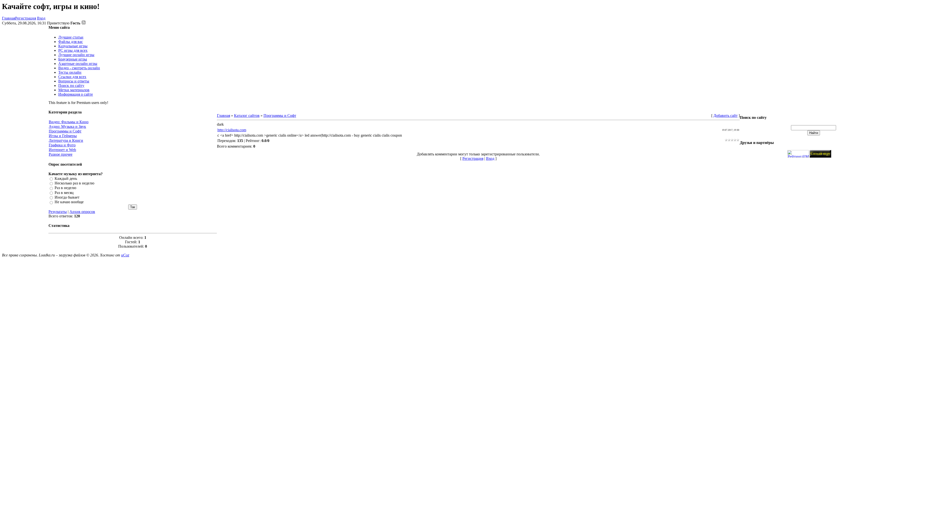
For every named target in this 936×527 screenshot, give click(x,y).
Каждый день (66, 178)
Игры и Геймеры (63, 136)
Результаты (58, 212)
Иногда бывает (67, 197)
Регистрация (25, 18)
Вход (41, 18)
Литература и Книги (66, 140)
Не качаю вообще (69, 202)
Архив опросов (82, 212)
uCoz (125, 255)
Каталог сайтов (247, 115)
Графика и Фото (62, 145)
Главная (8, 18)
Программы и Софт (65, 131)
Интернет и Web (62, 150)
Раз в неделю (65, 188)
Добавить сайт (725, 115)
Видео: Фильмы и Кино (68, 122)
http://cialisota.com (231, 130)
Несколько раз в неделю (74, 183)
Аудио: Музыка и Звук (67, 126)
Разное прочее (60, 154)
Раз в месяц (64, 193)
